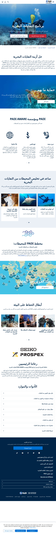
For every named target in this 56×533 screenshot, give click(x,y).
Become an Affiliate (46, 477)
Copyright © (35, 496)
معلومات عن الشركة (49, 484)
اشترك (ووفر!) (28, 448)
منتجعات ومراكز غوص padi (48, 486)
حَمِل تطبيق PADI (48, 474)
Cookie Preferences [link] (9, 496)
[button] (29, 163)
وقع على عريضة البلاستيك (37, 36)
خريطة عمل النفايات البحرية (19, 36)
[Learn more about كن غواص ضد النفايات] (46, 206)
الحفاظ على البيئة (42, 47)
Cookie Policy (32, 527)
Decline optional (20, 530)
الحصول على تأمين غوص (46, 464)
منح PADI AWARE (22, 255)
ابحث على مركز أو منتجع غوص (45, 457)
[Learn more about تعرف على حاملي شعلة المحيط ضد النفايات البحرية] (9, 325)
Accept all (32, 530)
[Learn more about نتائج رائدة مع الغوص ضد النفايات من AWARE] (46, 325)
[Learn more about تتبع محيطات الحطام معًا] (28, 324)
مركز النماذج (24, 496)
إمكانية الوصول (29, 496)
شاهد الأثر (46, 101)
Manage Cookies (9, 530)
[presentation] (5, 328)
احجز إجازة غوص (48, 467)
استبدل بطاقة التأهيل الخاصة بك (45, 460)
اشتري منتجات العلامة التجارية (45, 470)
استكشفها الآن (44, 287)
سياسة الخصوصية (42, 496)
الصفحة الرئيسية (51, 47)
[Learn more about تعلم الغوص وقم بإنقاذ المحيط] (28, 206)
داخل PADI (51, 481)
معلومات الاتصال (17, 496)
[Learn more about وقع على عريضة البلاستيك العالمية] (9, 207)
